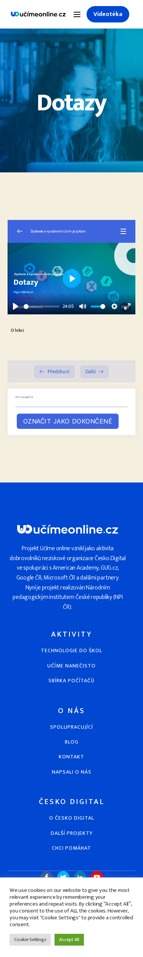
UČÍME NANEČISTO (71, 666)
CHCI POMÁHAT (71, 848)
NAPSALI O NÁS (72, 772)
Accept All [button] (69, 939)
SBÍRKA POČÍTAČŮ (71, 680)
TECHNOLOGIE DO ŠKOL (71, 650)
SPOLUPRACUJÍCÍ (71, 727)
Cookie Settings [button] (30, 939)
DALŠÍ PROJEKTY (72, 833)
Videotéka (107, 14)
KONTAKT (71, 757)
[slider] (41, 306)
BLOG (72, 742)
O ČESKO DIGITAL (71, 818)
